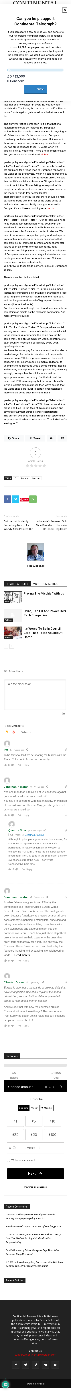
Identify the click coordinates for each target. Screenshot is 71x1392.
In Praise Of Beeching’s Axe (46, 1226)
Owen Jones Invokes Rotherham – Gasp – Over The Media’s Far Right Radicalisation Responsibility (34, 1238)
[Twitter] (25, 1365)
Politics (8, 620)
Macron (36, 478)
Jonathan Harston (34, 834)
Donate (39, 89)
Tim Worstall (35, 565)
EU (16, 478)
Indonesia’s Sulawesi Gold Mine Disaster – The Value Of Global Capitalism (51, 525)
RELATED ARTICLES (17, 583)
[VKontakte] (45, 1365)
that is (50, 208)
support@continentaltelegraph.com (35, 1354)
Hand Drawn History (17, 1226)
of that (44, 154)
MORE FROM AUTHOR (45, 583)
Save (25, 499)
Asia (7, 601)
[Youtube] (55, 1365)
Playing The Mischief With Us (44, 593)
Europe (24, 478)
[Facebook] (15, 1365)
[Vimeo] (35, 1365)
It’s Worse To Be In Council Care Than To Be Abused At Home (43, 633)
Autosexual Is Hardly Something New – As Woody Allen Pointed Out (18, 525)
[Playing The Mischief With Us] (13, 597)
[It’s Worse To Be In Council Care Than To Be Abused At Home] (13, 633)
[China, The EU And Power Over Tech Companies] (13, 615)
